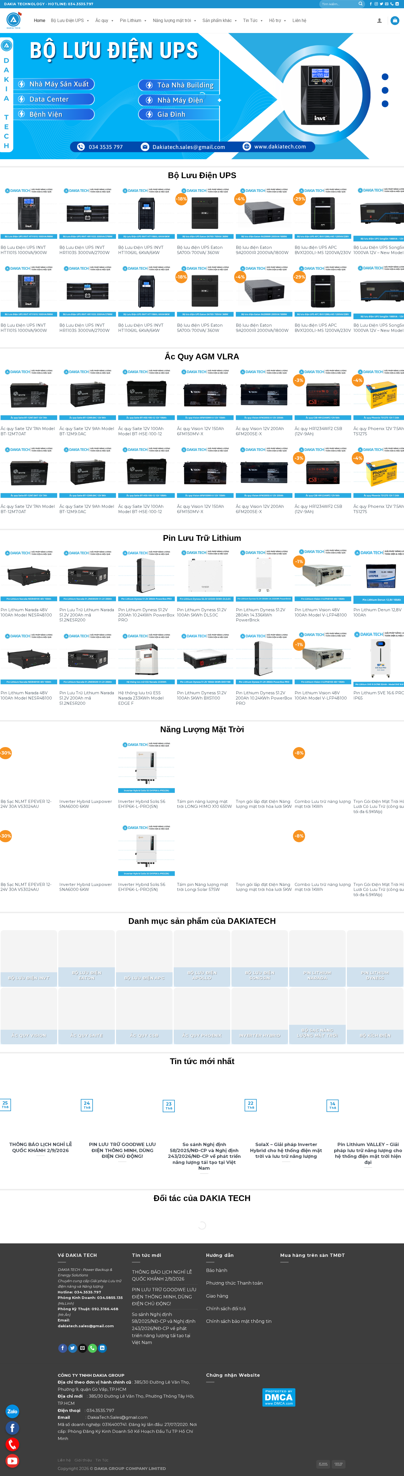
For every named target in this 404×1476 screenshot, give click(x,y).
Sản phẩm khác (217, 20)
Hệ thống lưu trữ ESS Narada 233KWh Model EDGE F (141, 698)
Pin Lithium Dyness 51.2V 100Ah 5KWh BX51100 (201, 695)
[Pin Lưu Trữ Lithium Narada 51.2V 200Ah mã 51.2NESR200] (87, 575)
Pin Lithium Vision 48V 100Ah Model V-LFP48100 (321, 612)
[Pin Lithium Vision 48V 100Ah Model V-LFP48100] (323, 575)
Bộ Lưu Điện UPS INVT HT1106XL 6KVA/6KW (141, 250)
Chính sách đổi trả (226, 1308)
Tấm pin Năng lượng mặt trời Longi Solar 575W (202, 887)
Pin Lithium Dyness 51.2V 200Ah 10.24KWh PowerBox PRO (146, 615)
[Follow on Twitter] (381, 4)
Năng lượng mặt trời (172, 20)
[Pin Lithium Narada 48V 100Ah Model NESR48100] (29, 575)
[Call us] (392, 4)
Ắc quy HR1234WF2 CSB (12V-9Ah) (318, 431)
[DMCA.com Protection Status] (278, 1397)
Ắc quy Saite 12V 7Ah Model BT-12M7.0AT (28, 431)
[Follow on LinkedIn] (397, 4)
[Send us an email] (386, 4)
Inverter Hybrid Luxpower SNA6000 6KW (85, 804)
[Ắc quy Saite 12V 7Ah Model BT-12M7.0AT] (29, 394)
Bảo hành (216, 1270)
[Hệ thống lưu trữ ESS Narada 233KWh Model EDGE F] (146, 658)
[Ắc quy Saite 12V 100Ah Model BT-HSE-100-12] (146, 394)
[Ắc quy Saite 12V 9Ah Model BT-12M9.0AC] (87, 394)
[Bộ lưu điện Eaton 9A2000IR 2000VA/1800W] (264, 213)
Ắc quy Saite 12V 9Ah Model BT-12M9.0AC (86, 431)
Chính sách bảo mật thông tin (239, 1321)
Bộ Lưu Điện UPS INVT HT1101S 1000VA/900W (24, 250)
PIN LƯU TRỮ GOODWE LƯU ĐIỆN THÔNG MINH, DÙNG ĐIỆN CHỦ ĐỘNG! (164, 1296)
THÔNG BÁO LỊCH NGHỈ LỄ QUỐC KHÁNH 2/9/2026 (162, 1276)
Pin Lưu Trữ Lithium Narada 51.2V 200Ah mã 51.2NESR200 (86, 615)
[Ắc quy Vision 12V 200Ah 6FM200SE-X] (264, 394)
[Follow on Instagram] (376, 4)
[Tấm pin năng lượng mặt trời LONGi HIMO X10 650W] (205, 767)
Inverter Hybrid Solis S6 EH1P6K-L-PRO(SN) (141, 804)
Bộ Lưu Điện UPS (67, 20)
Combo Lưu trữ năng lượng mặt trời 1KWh (323, 804)
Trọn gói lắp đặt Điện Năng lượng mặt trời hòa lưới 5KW (264, 804)
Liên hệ (299, 20)
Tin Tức (250, 20)
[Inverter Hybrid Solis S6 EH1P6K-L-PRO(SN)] (146, 767)
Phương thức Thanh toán (235, 1283)
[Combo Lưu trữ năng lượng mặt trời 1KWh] (323, 767)
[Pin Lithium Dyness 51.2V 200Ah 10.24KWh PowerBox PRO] (146, 575)
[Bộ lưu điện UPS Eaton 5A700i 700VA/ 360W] (205, 213)
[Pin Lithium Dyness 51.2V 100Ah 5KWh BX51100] (205, 658)
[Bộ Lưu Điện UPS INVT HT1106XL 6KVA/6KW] (146, 213)
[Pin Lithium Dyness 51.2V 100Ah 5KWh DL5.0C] (205, 575)
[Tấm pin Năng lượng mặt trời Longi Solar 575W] (205, 850)
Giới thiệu (83, 1460)
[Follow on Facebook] (370, 4)
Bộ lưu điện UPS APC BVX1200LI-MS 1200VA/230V (323, 250)
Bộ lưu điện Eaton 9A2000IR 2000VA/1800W (262, 250)
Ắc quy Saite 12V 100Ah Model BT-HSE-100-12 (141, 431)
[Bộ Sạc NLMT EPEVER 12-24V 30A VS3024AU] (29, 767)
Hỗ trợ (275, 20)
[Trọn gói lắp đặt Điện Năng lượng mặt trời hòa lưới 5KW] (264, 767)
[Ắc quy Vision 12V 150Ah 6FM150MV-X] (205, 394)
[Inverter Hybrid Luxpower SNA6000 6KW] (87, 767)
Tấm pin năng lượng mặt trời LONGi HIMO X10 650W (204, 804)
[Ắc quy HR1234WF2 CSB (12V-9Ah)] (323, 394)
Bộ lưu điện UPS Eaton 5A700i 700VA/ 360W (200, 250)
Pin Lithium (130, 20)
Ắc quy (101, 20)
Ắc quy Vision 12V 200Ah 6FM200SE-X (260, 431)
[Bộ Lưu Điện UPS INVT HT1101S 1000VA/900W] (29, 213)
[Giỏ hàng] (395, 20)
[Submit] (360, 4)
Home (39, 20)
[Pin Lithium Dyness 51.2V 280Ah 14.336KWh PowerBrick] (264, 575)
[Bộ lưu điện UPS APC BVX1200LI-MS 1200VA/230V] (323, 213)
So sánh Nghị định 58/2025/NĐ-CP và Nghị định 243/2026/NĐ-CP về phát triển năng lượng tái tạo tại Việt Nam (163, 1328)
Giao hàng (217, 1296)
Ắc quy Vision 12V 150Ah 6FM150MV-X (200, 431)
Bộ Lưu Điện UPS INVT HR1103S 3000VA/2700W (84, 250)
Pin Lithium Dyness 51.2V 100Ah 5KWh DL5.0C (201, 612)
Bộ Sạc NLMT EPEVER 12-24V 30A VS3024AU (26, 804)
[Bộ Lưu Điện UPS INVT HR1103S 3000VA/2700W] (87, 213)
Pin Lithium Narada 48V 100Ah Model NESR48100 (26, 612)
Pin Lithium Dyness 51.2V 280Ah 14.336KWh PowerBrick (260, 615)
